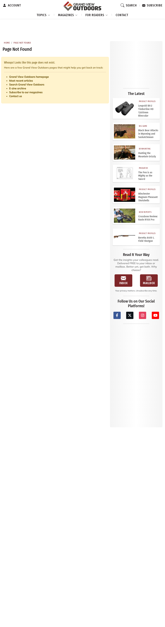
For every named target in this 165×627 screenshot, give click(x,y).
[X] (129, 315)
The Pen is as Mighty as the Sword (145, 176)
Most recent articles (21, 80)
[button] (43, 15)
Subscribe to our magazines (26, 92)
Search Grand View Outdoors (26, 84)
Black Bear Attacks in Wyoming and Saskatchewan (148, 134)
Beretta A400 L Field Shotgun (146, 239)
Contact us (15, 96)
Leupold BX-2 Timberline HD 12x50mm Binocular (145, 110)
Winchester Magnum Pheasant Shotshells (148, 197)
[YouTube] (155, 315)
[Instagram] (142, 315)
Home (7, 42)
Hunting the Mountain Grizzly (147, 155)
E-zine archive (17, 88)
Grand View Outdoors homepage (29, 76)
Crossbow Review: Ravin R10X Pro (148, 218)
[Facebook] (117, 315)
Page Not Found (22, 42)
